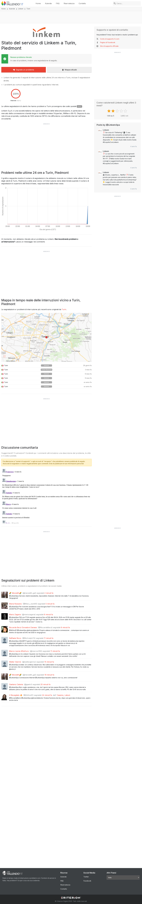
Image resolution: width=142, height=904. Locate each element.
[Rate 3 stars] (117, 111)
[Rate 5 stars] (126, 111)
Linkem (20, 9)
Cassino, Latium (63, 695)
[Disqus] (46, 495)
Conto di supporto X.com (109, 39)
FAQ (57, 3)
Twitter (86, 877)
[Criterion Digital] (71, 898)
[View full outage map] (46, 337)
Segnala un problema (25, 70)
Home (38, 3)
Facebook (87, 881)
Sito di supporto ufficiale (109, 46)
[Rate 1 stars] (109, 111)
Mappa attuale (71, 70)
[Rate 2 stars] (113, 111)
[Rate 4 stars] (121, 111)
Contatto (82, 3)
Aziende (48, 3)
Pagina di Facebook (107, 42)
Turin (64, 309)
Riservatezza (69, 3)
